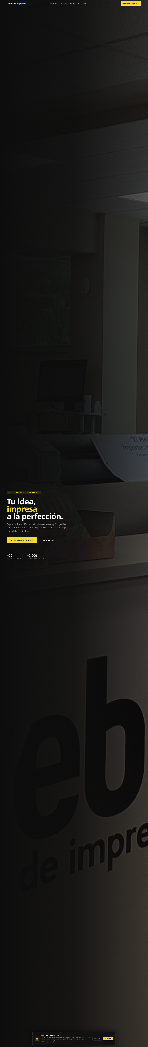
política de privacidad (47, 1042)
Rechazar (97, 1039)
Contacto (93, 3)
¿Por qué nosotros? (68, 3)
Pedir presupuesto (130, 3)
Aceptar (108, 1039)
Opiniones (82, 3)
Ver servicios (48, 540)
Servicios (53, 3)
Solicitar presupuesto (20, 540)
